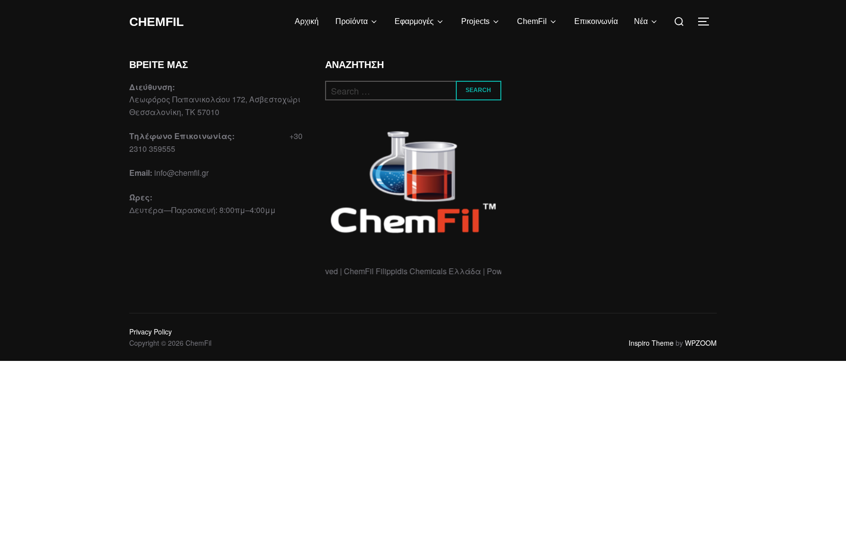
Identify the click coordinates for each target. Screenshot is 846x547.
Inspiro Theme (651, 343)
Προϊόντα (351, 21)
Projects (475, 21)
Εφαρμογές (414, 21)
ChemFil (156, 21)
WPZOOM (701, 343)
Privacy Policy (150, 331)
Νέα (641, 21)
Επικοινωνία (596, 21)
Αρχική (307, 21)
